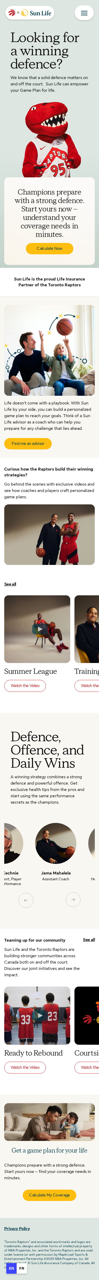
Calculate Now (49, 248)
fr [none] (21, 1268)
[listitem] (56, 857)
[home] (29, 13)
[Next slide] (73, 899)
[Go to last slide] (25, 900)
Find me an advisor (28, 443)
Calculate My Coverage (49, 1195)
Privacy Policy (17, 1228)
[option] (22, 1268)
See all (10, 584)
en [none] (11, 1268)
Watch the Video (25, 685)
